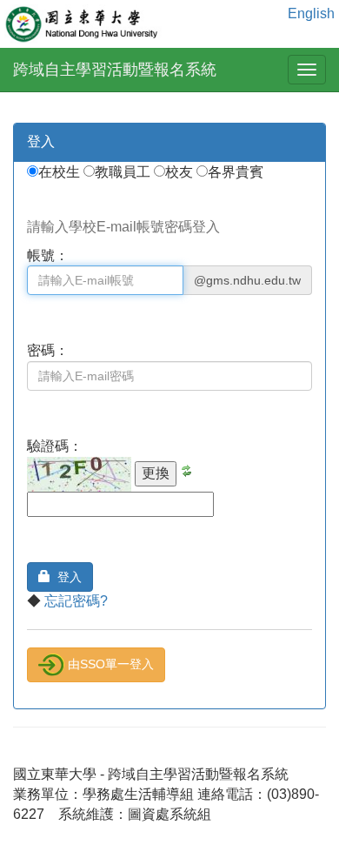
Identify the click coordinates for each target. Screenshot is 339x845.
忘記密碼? (76, 601)
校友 (180, 171)
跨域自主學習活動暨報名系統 (114, 69)
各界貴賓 (235, 171)
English (311, 13)
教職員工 (124, 171)
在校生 (60, 171)
